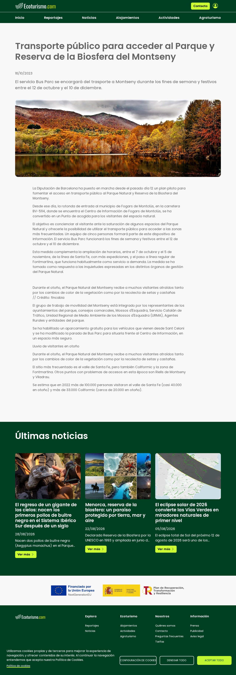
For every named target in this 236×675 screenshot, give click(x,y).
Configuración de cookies (138, 660)
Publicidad (196, 631)
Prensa (194, 625)
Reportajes (53, 17)
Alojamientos (127, 17)
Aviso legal (197, 636)
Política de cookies (18, 666)
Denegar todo (176, 660)
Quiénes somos (165, 625)
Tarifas (159, 641)
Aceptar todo (214, 660)
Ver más (24, 554)
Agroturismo (210, 17)
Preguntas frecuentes (169, 636)
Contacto (200, 6)
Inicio (19, 17)
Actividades (169, 17)
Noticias (89, 17)
